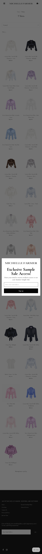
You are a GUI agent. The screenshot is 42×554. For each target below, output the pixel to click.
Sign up (21, 291)
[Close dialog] (39, 259)
